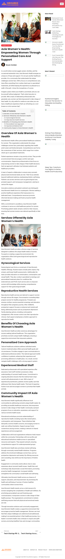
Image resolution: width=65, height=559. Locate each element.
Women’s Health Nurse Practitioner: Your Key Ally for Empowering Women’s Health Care (58, 47)
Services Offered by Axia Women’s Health (17, 116)
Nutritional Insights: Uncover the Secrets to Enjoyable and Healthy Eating (53, 102)
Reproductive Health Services (16, 120)
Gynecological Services (13, 118)
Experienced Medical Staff (15, 126)
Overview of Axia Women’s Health (14, 114)
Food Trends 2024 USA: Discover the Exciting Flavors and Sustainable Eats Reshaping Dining (57, 60)
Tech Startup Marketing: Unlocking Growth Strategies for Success (57, 35)
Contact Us (33, 549)
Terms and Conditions (55, 549)
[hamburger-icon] (62, 4)
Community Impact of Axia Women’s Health (18, 128)
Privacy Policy (42, 549)
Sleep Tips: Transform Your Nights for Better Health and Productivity (53, 169)
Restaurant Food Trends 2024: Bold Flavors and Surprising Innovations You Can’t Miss (57, 22)
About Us (26, 549)
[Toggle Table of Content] (31, 111)
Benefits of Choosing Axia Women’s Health (18, 122)
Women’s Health (6, 45)
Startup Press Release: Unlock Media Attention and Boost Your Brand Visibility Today (53, 136)
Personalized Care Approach (15, 124)
